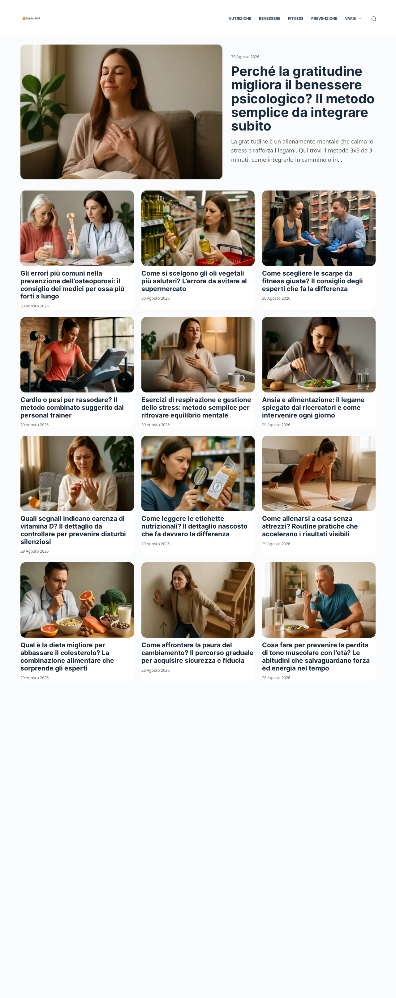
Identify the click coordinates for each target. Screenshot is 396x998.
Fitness (295, 18)
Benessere (269, 18)
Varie (350, 18)
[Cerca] (374, 18)
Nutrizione (240, 18)
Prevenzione (324, 18)
